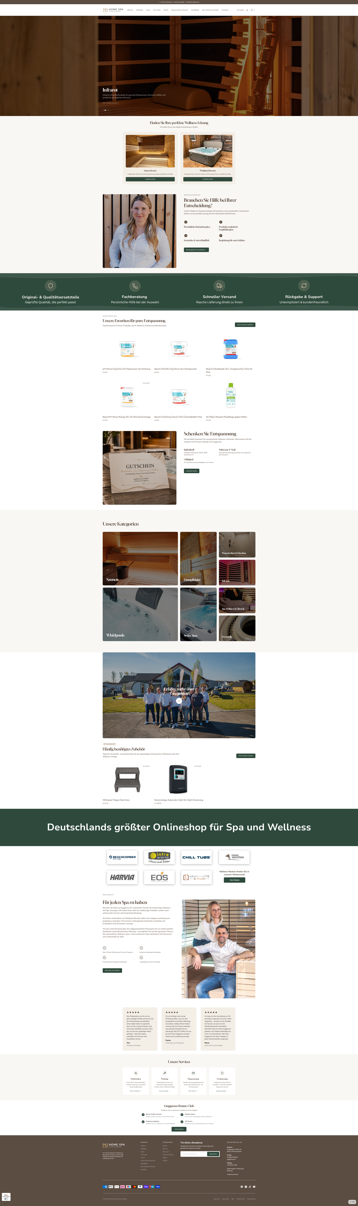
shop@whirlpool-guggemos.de (232, 1158)
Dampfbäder (144, 1163)
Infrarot (143, 1158)
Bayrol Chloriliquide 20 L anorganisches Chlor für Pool (229, 370)
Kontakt (165, 1146)
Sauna (142, 1152)
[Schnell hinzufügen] (107, 360)
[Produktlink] (127, 354)
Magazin (165, 1158)
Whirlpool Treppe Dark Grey (116, 799)
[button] (240, 10)
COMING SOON (150, 179)
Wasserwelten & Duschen (148, 1161)
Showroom (166, 1152)
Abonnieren (213, 1154)
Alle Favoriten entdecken (245, 325)
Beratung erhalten (221, 1091)
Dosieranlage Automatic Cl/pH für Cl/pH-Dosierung (178, 799)
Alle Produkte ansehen (246, 756)
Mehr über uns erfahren (112, 970)
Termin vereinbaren (135, 1091)
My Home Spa (111, 1199)
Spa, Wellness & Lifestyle (148, 1166)
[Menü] (9, 1194)
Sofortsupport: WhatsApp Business (235, 1170)
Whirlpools (144, 1149)
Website (165, 1161)
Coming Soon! (179, 1129)
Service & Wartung (168, 1155)
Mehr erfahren (192, 1091)
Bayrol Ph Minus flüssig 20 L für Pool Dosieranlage (127, 416)
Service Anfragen (163, 1091)
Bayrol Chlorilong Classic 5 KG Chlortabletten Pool (178, 416)
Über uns (165, 1149)
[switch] (6, 1199)
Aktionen (143, 1146)
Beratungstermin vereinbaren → (196, 250)
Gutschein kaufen (191, 471)
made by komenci (232, 1174)
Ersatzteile (144, 1169)
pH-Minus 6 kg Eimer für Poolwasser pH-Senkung (126, 368)
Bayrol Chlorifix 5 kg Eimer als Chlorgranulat (175, 368)
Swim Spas (144, 1155)
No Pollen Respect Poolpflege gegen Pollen (226, 416)
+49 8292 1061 (232, 1165)
